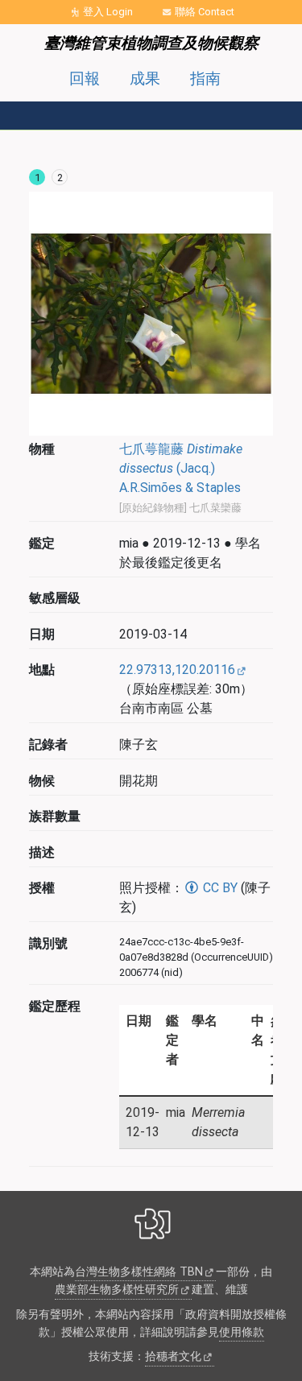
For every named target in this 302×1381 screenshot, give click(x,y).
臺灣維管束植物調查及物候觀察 (151, 43)
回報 (84, 78)
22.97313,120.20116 (177, 669)
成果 (145, 78)
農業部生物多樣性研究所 (117, 1289)
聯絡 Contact (204, 12)
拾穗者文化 (173, 1356)
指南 (205, 78)
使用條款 (241, 1332)
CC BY (219, 887)
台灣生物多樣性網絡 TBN (139, 1272)
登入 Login (108, 12)
